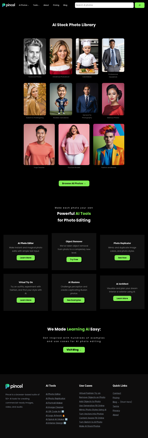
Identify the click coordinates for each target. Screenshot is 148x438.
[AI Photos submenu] (28, 5)
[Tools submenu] (38, 5)
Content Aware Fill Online (91, 418)
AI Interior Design (54, 423)
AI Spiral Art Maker (55, 419)
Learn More (25, 257)
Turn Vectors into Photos (91, 413)
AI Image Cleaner (54, 407)
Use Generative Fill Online (91, 405)
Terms (116, 406)
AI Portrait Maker (54, 402)
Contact (117, 393)
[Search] (140, 5)
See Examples (74, 300)
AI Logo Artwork (54, 415)
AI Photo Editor (53, 394)
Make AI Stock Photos (89, 426)
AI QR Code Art (53, 411)
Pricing (116, 397)
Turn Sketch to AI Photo (90, 422)
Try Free (74, 259)
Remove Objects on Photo (92, 397)
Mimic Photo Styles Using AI (92, 409)
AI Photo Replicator (55, 398)
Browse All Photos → (74, 183)
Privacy (116, 410)
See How (122, 257)
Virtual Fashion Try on (89, 393)
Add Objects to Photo (90, 401)
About (116, 414)
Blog (115, 402)
